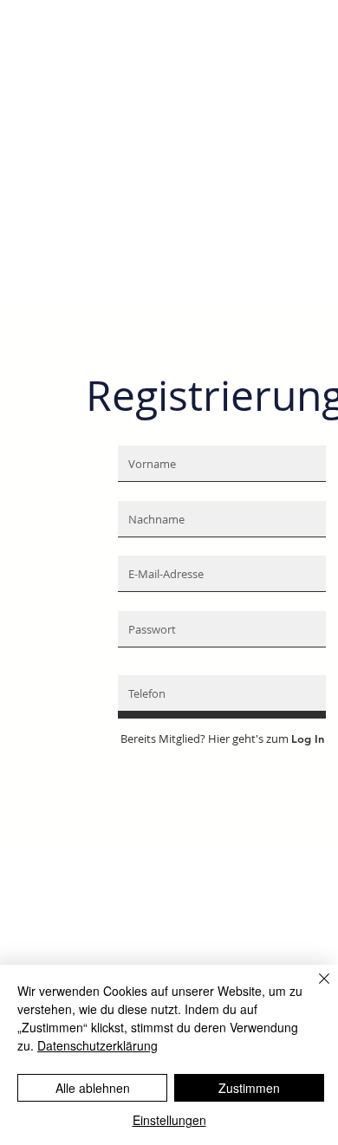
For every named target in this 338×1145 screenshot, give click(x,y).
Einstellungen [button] (169, 1120)
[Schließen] (314, 989)
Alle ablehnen (92, 1087)
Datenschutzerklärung (97, 1045)
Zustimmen (249, 1087)
